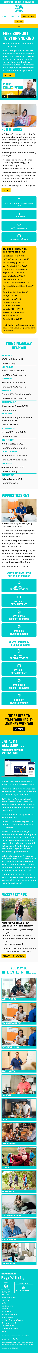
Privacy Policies (25, 1336)
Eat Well (5, 1119)
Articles (4, 1331)
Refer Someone (28, 16)
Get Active (6, 1167)
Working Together (9, 999)
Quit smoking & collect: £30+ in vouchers (19, 2)
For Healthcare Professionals (11, 1328)
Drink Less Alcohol (9, 1143)
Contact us (5, 16)
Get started (9, 75)
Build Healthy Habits (9, 1263)
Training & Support (9, 1071)
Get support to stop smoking (13, 956)
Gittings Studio (15, 1348)
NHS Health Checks (9, 1239)
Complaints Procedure (6, 1339)
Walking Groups (8, 1191)
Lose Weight (6, 1095)
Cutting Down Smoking (10, 1047)
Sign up (6, 190)
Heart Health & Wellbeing (11, 1215)
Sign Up (19, 21)
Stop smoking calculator (11, 1023)
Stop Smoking (6, 1294)
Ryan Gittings (8, 1348)
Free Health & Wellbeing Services (12, 1320)
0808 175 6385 (15, 16)
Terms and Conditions (15, 1336)
